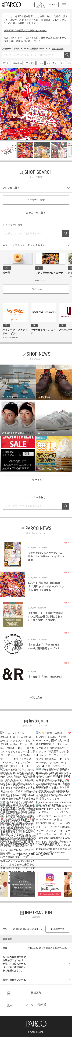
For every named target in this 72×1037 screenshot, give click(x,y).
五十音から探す (36, 199)
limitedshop (17, 63)
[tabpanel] (36, 104)
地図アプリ (58, 929)
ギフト (6, 63)
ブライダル (30, 63)
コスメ (41, 63)
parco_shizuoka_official (36, 854)
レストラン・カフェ (55, 63)
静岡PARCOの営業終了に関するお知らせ (25, 30)
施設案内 (36, 992)
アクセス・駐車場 (36, 1004)
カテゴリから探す (36, 212)
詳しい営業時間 (57, 49)
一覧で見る (36, 288)
